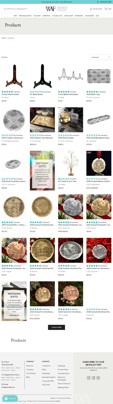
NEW (15, 16)
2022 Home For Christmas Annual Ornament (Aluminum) (98, 268)
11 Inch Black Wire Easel (68, 94)
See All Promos (66, 2)
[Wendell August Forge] (56, 8)
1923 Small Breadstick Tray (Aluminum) (98, 138)
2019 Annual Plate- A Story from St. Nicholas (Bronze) (14, 225)
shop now (42, 185)
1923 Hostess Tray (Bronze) (41, 138)
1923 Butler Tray (93, 94)
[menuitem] (96, 9)
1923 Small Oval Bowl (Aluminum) (14, 181)
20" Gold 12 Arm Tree (67, 181)
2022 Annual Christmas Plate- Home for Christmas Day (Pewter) (70, 268)
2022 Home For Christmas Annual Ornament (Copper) (70, 312)
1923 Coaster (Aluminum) (12, 138)
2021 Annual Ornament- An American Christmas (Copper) (14, 268)
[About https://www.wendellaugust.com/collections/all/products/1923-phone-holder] (70, 119)
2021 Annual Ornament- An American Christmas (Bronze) (98, 225)
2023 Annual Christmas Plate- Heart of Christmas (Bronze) (98, 312)
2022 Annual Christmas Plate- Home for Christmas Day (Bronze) (42, 268)
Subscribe (93, 383)
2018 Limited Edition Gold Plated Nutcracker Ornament (98, 181)
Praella (58, 402)
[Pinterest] (98, 390)
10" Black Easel (36, 94)
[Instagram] (88, 390)
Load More (57, 327)
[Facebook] (93, 390)
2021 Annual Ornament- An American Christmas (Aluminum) (70, 225)
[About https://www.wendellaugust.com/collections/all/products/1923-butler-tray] (98, 76)
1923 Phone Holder (66, 138)
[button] (25, 16)
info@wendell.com (8, 387)
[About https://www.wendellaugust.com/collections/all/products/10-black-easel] (42, 76)
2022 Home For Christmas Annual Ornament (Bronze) (42, 312)
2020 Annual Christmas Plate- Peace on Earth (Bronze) (42, 225)
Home (4, 38)
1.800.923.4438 (105, 2)
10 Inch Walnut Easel (10, 94)
